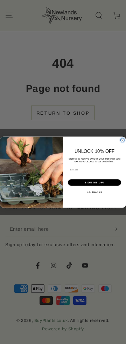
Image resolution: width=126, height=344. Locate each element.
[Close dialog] (122, 140)
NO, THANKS (94, 192)
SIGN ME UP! (94, 182)
